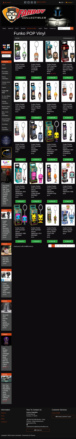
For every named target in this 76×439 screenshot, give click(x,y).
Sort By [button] (17, 38)
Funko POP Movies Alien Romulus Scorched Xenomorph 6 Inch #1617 (6, 228)
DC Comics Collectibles (5, 72)
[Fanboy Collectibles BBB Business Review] (6, 37)
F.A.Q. (16, 28)
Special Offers (32, 28)
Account (23, 28)
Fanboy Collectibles (16, 435)
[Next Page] (73, 245)
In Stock (20, 77)
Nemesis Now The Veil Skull (6, 259)
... (69, 246)
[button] (7, 2)
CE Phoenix (32, 435)
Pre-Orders (5, 124)
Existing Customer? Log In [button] (64, 416)
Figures (4, 87)
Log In (40, 28)
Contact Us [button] (38, 430)
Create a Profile (56, 413)
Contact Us (53, 28)
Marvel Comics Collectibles (6, 107)
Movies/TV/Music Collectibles (6, 119)
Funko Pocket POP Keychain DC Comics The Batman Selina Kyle (68, 68)
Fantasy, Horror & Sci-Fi (6, 83)
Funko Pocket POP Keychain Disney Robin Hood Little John (52, 231)
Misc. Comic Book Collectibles (5, 113)
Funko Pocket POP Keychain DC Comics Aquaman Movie (52, 68)
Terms (45, 28)
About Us (10, 28)
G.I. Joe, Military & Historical (6, 97)
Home (4, 28)
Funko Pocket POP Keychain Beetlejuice (20, 66)
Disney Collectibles (5, 77)
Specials (4, 374)
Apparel (4, 68)
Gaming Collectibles (5, 102)
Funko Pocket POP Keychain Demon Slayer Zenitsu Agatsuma (52, 108)
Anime (3, 64)
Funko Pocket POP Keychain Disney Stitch (67, 229)
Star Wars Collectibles (5, 128)
